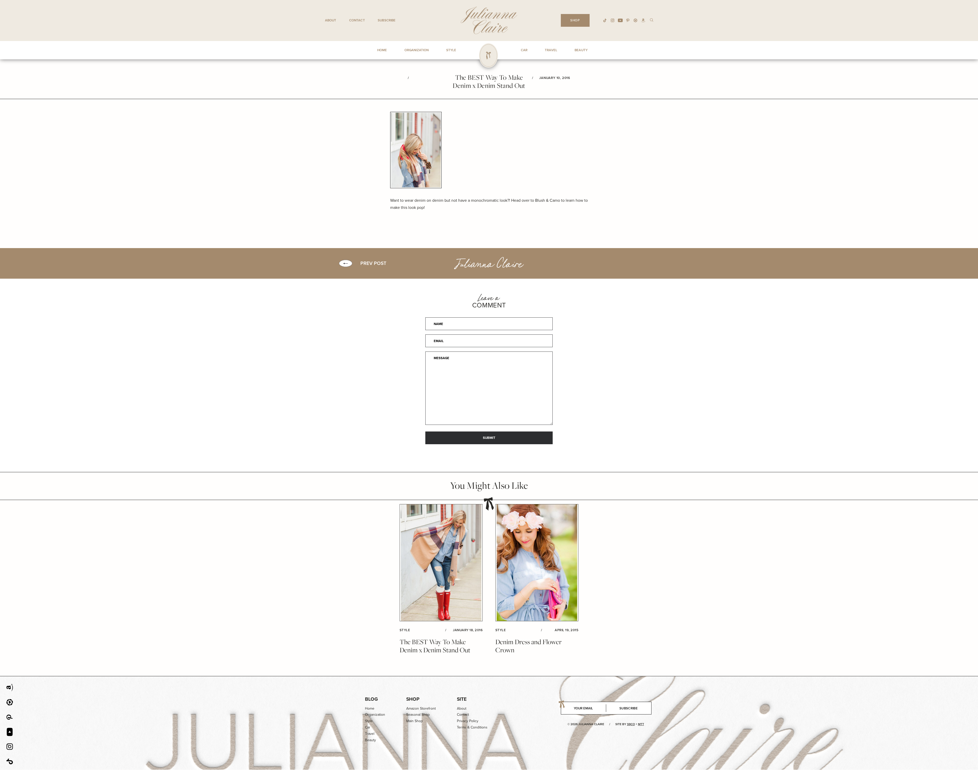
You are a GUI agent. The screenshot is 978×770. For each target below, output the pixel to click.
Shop (412, 699)
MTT (641, 724)
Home (369, 708)
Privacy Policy (467, 721)
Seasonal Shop (418, 714)
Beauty (370, 740)
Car (367, 727)
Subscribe (387, 20)
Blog (371, 699)
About (330, 20)
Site (462, 699)
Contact (357, 20)
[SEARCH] (651, 19)
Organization (375, 714)
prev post (373, 263)
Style (369, 721)
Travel (369, 733)
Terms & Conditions (472, 727)
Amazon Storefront (421, 708)
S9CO (631, 724)
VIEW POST (441, 562)
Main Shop (414, 721)
